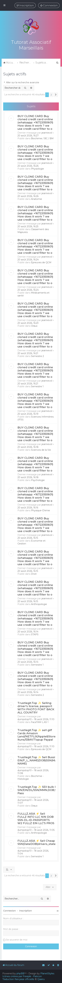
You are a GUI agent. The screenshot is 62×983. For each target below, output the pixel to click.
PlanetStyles (47, 973)
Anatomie (36, 199)
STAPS (34, 634)
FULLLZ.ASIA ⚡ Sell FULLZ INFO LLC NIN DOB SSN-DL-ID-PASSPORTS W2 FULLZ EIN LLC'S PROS (35, 818)
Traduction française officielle (18, 979)
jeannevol (46, 132)
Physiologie (37, 168)
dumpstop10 (24, 719)
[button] (56, 95)
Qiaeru (41, 979)
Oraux (34, 325)
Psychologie (38, 480)
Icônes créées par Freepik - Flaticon (22, 976)
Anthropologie (39, 604)
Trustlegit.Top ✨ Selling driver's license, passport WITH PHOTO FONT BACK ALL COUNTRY (35, 707)
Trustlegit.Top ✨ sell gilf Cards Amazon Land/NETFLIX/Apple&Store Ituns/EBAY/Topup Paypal (36, 734)
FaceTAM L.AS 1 (39, 722)
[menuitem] (49, 5)
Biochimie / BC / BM (42, 138)
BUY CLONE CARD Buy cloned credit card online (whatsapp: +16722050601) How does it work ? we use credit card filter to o (35, 122)
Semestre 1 (37, 386)
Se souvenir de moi (16, 939)
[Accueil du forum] (31, 27)
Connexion (9, 910)
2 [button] (51, 95)
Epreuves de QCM (41, 262)
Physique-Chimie (40, 510)
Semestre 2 (37, 356)
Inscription (25, 910)
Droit (34, 573)
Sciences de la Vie (41, 449)
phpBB (20, 973)
